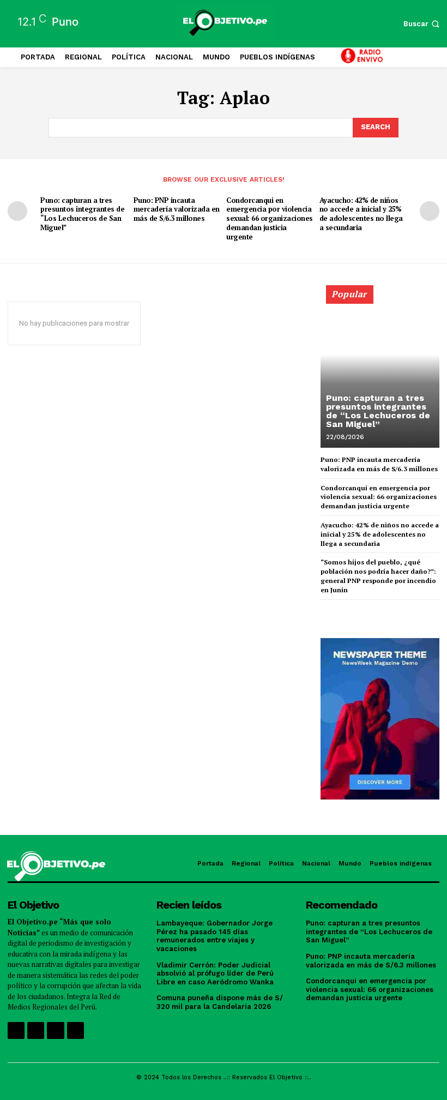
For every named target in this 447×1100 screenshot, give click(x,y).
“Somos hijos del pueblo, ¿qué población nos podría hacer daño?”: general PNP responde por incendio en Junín (378, 575)
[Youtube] (75, 1030)
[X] (55, 1030)
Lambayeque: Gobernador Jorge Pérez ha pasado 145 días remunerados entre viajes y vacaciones (214, 936)
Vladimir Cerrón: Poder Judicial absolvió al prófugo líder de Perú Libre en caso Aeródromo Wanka (215, 973)
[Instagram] (35, 1030)
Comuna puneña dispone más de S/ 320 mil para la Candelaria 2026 (219, 1002)
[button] (422, 23)
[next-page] (429, 211)
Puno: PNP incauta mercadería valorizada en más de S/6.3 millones (177, 209)
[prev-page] (17, 211)
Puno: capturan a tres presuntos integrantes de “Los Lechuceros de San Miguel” (82, 214)
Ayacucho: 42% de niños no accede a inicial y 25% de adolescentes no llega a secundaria (361, 214)
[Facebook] (16, 1030)
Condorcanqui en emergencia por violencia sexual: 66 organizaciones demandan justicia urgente (269, 218)
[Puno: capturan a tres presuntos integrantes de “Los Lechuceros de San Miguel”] (380, 371)
